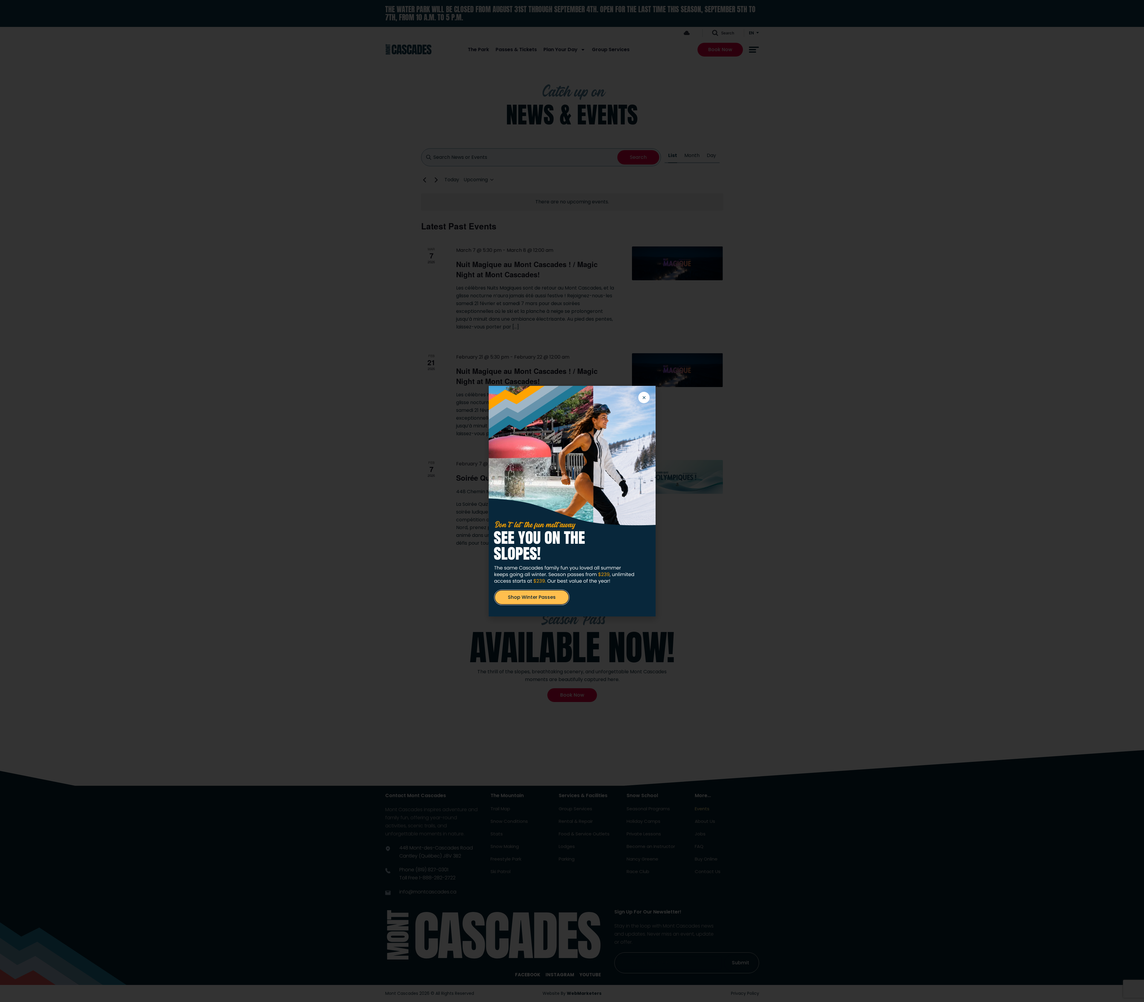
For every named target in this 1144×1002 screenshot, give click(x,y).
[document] (572, 501)
